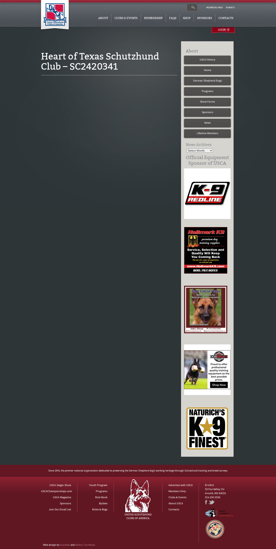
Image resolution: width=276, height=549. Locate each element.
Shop (187, 18)
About (103, 18)
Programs (207, 91)
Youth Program (98, 485)
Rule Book (101, 497)
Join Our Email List (60, 509)
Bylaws (103, 503)
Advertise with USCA (181, 485)
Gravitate (65, 545)
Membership (153, 18)
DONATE (230, 7)
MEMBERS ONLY (214, 7)
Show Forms (207, 101)
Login (222, 29)
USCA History (207, 59)
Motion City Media (85, 545)
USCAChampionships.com (56, 491)
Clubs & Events (126, 18)
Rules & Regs (99, 509)
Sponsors (204, 18)
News (207, 122)
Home (207, 70)
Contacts (225, 18)
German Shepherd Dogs (207, 80)
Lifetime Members (207, 133)
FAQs (172, 18)
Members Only (177, 491)
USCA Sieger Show (60, 485)
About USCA (176, 503)
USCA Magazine (62, 497)
